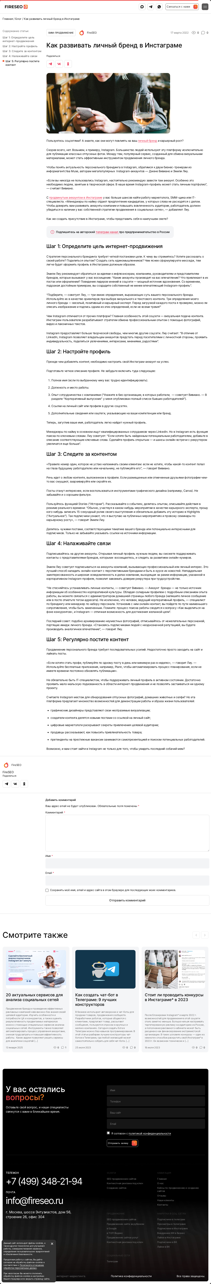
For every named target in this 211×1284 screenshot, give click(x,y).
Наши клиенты (165, 1200)
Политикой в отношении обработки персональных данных (24, 1266)
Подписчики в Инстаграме (172, 1228)
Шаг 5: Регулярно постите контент (22, 62)
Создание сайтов (116, 1187)
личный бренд (147, 140)
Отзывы (161, 1195)
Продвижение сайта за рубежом (125, 1224)
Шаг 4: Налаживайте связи (20, 56)
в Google (112, 1228)
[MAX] (142, 6)
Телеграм (112, 1261)
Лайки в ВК (163, 1246)
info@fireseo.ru (34, 1200)
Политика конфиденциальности (131, 1276)
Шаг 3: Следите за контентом (22, 51)
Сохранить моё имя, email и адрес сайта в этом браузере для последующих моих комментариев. (113, 890)
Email (49, 873)
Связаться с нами (178, 6)
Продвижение (116, 1213)
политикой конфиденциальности (150, 1133)
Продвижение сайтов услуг (122, 1237)
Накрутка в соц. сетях (171, 1213)
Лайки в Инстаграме (169, 1237)
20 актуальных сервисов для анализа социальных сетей (34, 997)
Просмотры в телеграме (171, 1224)
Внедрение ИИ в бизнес (171, 1233)
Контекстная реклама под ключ (125, 1183)
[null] (50, 64)
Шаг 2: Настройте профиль (20, 46)
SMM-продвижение (61, 32)
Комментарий (55, 812)
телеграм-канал (107, 232)
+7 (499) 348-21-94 (44, 1181)
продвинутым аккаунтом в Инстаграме (75, 197)
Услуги (111, 1173)
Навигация (164, 1173)
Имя (49, 856)
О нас (160, 1183)
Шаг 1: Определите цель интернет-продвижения (19, 39)
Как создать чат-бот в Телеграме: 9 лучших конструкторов (96, 999)
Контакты (162, 1204)
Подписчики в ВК (167, 1242)
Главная (161, 1178)
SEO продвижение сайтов (121, 1178)
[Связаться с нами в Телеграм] (150, 6)
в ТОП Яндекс (115, 1233)
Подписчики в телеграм (171, 1219)
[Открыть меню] (205, 6)
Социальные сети (118, 1255)
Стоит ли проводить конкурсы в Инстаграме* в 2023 (174, 997)
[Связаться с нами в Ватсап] (159, 6)
